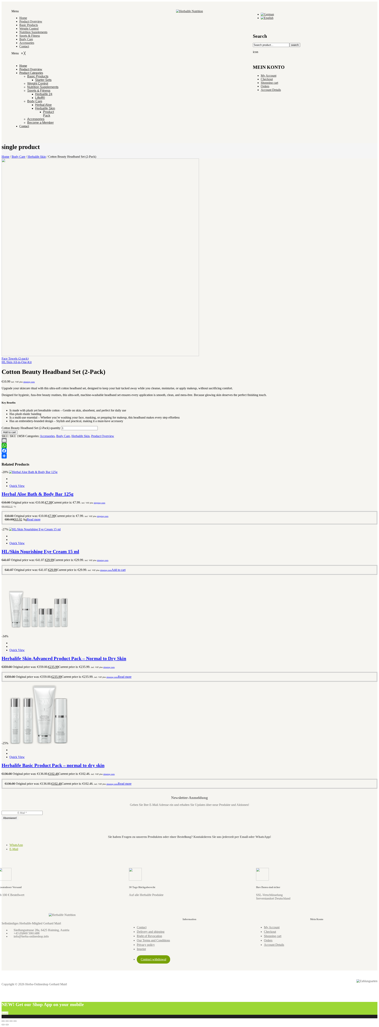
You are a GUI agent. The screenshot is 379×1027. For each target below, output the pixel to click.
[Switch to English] (267, 18)
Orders (265, 86)
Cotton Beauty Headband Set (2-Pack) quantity (31, 428)
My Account (268, 75)
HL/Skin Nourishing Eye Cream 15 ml (40, 551)
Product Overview (30, 21)
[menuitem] (23, 65)
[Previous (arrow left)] (3, 1024)
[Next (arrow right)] (7, 1024)
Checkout (267, 79)
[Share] (189, 455)
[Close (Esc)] (15, 1021)
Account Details (271, 89)
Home (23, 18)
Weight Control (28, 28)
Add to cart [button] (119, 569)
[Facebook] (189, 450)
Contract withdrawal (153, 959)
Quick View (17, 486)
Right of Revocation (149, 936)
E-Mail (13, 849)
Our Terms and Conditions (153, 940)
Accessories (26, 42)
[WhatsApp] (189, 445)
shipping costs (29, 382)
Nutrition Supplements (33, 32)
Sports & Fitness (29, 35)
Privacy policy (146, 944)
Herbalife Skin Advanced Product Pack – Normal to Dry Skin (64, 658)
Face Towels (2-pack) (15, 358)
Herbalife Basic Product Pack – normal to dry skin (53, 765)
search (295, 44)
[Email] (189, 440)
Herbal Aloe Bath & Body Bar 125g (37, 494)
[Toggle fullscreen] (7, 1021)
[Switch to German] (267, 14)
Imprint (141, 949)
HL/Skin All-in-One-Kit (17, 362)
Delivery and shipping (150, 931)
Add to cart (9, 432)
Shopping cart (269, 82)
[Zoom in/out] (3, 1021)
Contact (24, 46)
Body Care (26, 39)
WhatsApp (16, 845)
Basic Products (28, 25)
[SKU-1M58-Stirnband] (100, 355)
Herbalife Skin (37, 156)
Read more (33, 519)
